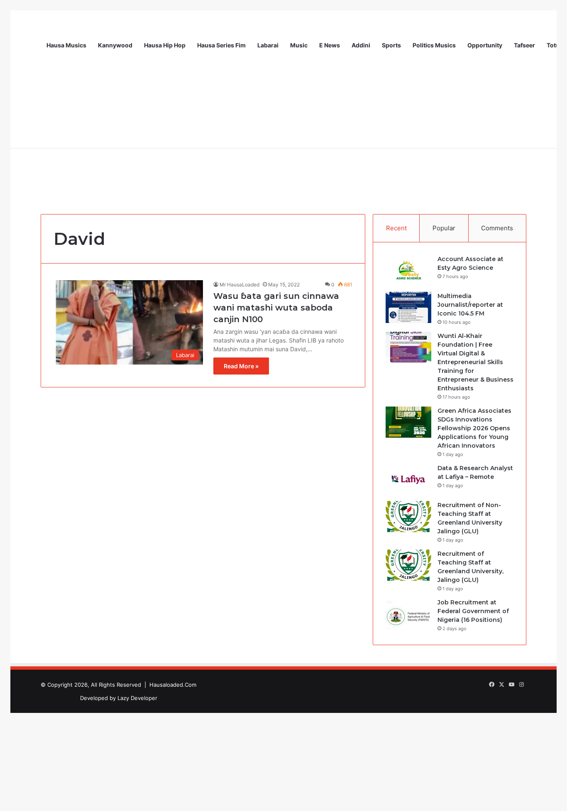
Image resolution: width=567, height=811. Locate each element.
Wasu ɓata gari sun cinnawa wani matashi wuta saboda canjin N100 (276, 307)
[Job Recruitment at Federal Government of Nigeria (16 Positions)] (408, 613)
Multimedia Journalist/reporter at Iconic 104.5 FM (470, 304)
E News (329, 45)
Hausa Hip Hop (165, 45)
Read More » (241, 366)
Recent (396, 228)
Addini (361, 45)
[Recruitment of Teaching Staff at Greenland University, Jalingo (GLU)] (408, 565)
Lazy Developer (137, 698)
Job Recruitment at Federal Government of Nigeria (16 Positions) (473, 611)
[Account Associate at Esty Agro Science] (408, 270)
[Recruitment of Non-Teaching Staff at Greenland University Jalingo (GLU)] (408, 516)
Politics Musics (434, 45)
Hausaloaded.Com (172, 684)
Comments (497, 228)
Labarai (268, 45)
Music (299, 45)
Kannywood (115, 45)
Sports (391, 45)
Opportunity (484, 45)
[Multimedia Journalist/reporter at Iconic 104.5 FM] (408, 307)
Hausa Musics (66, 45)
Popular (444, 228)
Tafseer (524, 45)
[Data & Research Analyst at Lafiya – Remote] (408, 479)
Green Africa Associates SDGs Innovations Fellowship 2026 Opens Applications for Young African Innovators (474, 428)
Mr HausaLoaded (239, 284)
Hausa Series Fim (221, 45)
